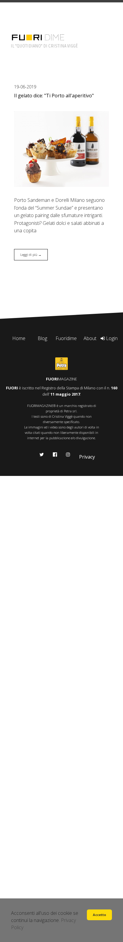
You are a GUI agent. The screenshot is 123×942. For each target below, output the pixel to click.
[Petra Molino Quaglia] (61, 363)
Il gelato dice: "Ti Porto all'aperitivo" (54, 95)
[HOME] (27, 37)
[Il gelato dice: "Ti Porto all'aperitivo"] (61, 149)
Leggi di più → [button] (30, 254)
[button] (99, 914)
